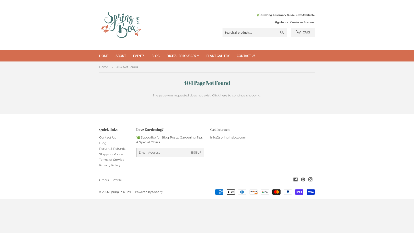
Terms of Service (111, 160)
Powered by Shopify (149, 192)
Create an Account (302, 22)
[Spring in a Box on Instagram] (310, 180)
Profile (117, 180)
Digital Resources (182, 56)
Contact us (246, 56)
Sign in (279, 22)
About (121, 56)
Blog (156, 56)
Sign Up (196, 152)
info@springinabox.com (228, 137)
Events (138, 56)
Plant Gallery (218, 56)
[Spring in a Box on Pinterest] (303, 180)
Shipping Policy (111, 154)
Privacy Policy (110, 165)
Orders (104, 180)
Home (103, 56)
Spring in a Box (120, 192)
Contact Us (107, 137)
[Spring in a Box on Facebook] (295, 180)
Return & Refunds (112, 149)
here (223, 95)
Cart (306, 32)
